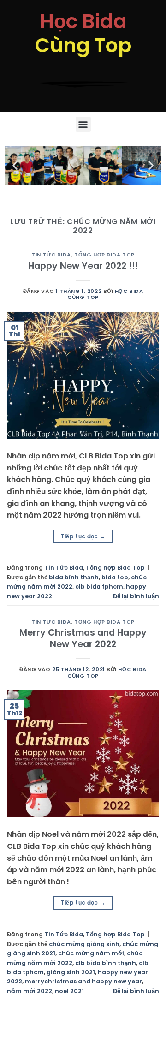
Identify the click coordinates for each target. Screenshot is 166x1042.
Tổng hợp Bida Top (104, 254)
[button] (83, 124)
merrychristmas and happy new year (83, 981)
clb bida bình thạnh (105, 963)
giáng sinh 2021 (71, 972)
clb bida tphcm (99, 586)
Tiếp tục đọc (82, 536)
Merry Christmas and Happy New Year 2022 (83, 638)
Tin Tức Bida (51, 254)
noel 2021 (69, 991)
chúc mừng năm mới (91, 953)
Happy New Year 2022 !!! (83, 266)
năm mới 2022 (29, 991)
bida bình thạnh (74, 577)
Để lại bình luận (136, 596)
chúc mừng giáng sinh (84, 944)
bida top (114, 577)
